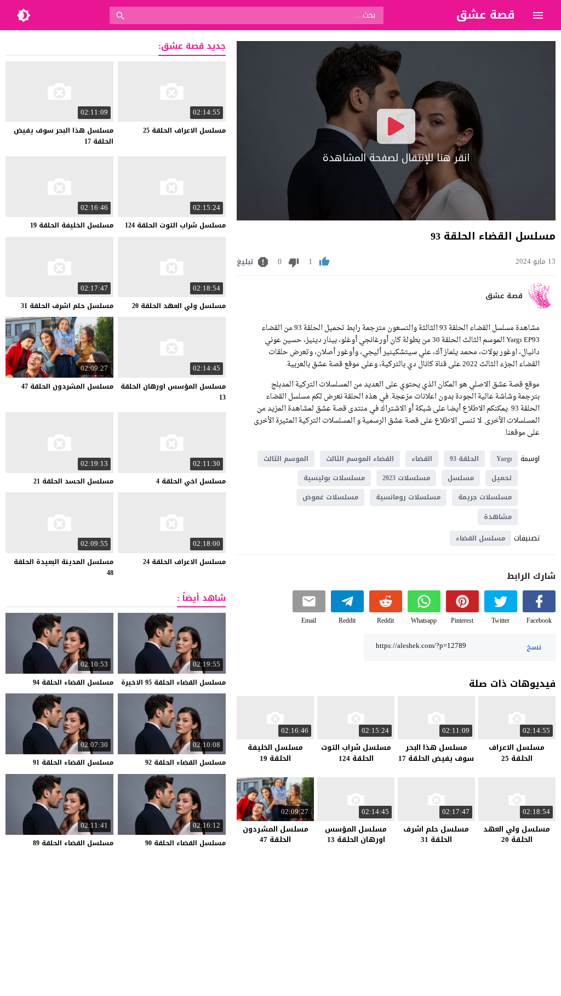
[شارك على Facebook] (539, 610)
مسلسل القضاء (480, 538)
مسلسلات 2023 (406, 478)
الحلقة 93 (464, 459)
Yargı (504, 459)
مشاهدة (498, 517)
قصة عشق (504, 296)
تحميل (501, 478)
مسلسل (461, 478)
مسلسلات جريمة (485, 497)
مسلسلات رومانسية (408, 497)
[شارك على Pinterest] (462, 610)
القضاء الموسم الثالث (360, 459)
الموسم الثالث (286, 459)
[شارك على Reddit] (385, 610)
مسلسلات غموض (330, 497)
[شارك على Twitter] (500, 610)
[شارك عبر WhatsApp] (424, 610)
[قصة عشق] (542, 306)
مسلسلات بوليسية (334, 478)
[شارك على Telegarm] (347, 610)
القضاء (421, 459)
